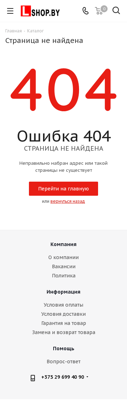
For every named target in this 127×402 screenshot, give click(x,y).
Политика (63, 275)
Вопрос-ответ (63, 361)
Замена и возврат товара (63, 332)
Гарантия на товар (63, 323)
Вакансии (63, 266)
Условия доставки (63, 314)
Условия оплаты (63, 305)
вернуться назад (67, 201)
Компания (63, 244)
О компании (63, 257)
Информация (63, 292)
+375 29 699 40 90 (62, 377)
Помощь (63, 348)
